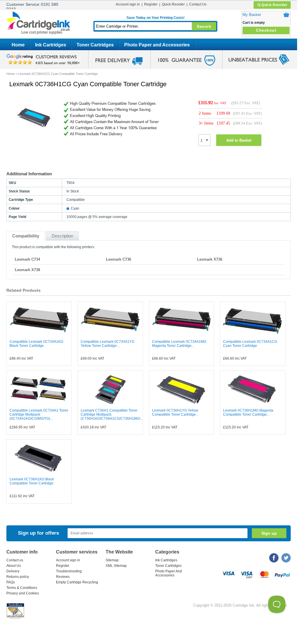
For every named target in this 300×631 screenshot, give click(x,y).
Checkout (266, 30)
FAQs (10, 582)
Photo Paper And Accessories (168, 573)
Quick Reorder (274, 5)
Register (151, 4)
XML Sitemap (116, 566)
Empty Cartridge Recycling (77, 582)
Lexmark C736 (118, 259)
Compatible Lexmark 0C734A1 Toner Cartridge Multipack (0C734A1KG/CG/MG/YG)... (39, 414)
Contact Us (198, 4)
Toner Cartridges (95, 44)
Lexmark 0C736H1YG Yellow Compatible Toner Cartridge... (175, 412)
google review (44, 59)
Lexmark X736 (209, 259)
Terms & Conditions (21, 588)
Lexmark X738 (27, 270)
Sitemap (112, 560)
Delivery (12, 571)
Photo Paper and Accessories (157, 44)
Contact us (14, 560)
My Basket (252, 14)
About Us (13, 566)
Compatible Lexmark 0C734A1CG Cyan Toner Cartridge (250, 344)
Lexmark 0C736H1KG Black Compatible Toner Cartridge (32, 481)
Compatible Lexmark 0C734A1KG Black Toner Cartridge (36, 344)
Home (18, 44)
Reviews (63, 577)
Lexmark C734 (27, 259)
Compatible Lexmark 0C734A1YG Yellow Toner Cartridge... (107, 344)
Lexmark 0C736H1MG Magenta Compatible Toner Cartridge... (248, 412)
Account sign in (128, 4)
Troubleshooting (69, 571)
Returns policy (17, 577)
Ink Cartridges (50, 44)
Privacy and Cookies (22, 593)
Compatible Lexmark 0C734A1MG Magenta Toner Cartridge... (179, 344)
